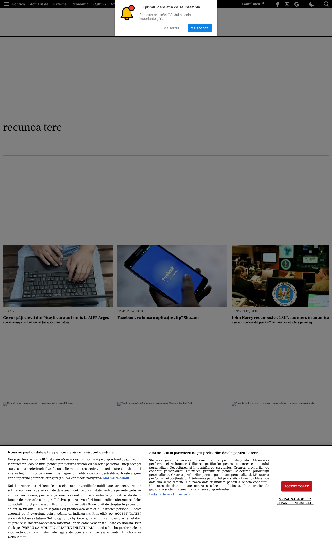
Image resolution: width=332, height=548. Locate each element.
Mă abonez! (200, 27)
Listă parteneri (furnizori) (169, 494)
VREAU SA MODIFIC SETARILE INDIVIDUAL (295, 501)
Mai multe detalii (116, 478)
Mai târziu (171, 27)
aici (88, 514)
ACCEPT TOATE (296, 486)
